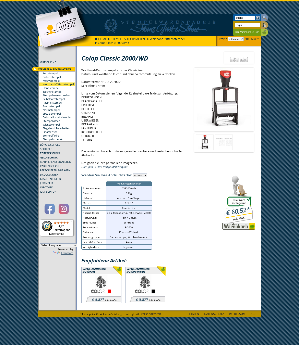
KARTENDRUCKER (50, 166)
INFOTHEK (46, 187)
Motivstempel (51, 80)
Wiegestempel (51, 124)
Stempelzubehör (53, 139)
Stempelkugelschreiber (56, 95)
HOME (102, 39)
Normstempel (51, 110)
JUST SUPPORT (49, 191)
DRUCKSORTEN (49, 174)
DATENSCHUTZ (214, 314)
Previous (191, 99)
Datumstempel (52, 77)
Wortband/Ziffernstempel (167, 39)
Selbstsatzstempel (54, 99)
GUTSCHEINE (48, 62)
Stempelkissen (51, 121)
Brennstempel (51, 106)
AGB (253, 314)
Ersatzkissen (50, 132)
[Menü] (70, 222)
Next (257, 99)
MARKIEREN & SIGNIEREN (55, 162)
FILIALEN (193, 314)
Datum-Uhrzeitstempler (57, 117)
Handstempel (51, 88)
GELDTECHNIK (49, 157)
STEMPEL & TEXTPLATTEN (128, 39)
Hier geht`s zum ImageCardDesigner (104, 167)
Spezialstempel (52, 113)
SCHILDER (46, 149)
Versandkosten (151, 314)
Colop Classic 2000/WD (113, 43)
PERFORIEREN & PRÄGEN (55, 170)
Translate (67, 253)
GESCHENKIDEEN (50, 179)
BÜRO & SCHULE (50, 144)
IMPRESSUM (237, 314)
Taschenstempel (52, 91)
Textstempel (50, 73)
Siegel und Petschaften (56, 128)
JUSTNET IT (46, 183)
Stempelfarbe (51, 135)
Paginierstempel (52, 102)
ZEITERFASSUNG (50, 153)
